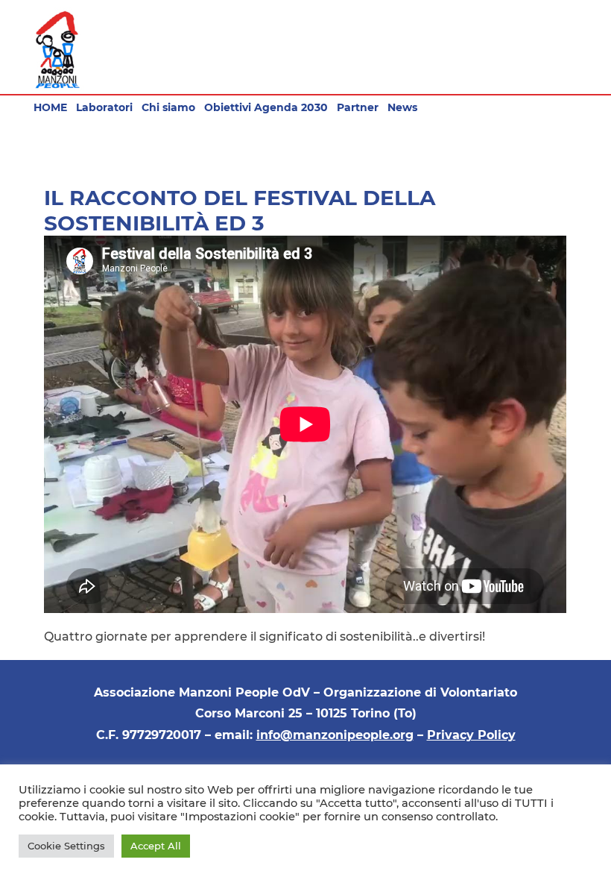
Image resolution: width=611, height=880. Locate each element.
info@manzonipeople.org (335, 735)
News (402, 107)
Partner (358, 107)
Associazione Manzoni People (58, 49)
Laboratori (104, 107)
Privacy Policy (471, 735)
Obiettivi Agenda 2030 (266, 107)
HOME (50, 107)
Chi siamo (168, 107)
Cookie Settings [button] (66, 846)
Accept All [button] (155, 846)
